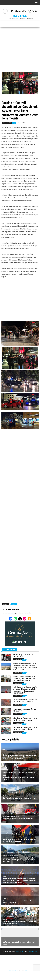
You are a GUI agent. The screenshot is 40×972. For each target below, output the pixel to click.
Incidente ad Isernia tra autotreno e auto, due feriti (24, 710)
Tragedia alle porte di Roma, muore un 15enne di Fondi (25, 655)
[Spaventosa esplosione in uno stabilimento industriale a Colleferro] (6, 702)
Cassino (14, 604)
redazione (22, 122)
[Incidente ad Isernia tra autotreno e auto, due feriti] (6, 711)
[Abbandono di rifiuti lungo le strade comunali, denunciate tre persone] (6, 721)
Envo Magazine (32, 951)
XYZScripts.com (28, 971)
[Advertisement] (20, 48)
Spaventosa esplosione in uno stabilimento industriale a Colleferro (25, 701)
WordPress (19, 951)
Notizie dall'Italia (20, 16)
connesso (12, 613)
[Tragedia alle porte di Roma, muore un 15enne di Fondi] (6, 657)
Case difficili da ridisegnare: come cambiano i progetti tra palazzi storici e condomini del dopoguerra (25, 678)
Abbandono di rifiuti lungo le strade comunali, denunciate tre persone (26, 719)
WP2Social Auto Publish (13, 971)
